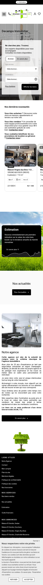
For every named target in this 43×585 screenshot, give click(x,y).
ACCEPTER (28, 580)
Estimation (6, 507)
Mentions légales (8, 476)
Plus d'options (10, 86)
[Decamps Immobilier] (21, 14)
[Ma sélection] (39, 14)
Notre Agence (7, 461)
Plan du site (6, 472)
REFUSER (13, 580)
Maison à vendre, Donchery (12, 527)
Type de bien (9, 64)
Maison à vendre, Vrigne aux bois (14, 531)
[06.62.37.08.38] (9, 15)
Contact (4, 465)
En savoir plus (22, 59)
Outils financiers (7, 513)
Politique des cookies (9, 484)
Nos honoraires (7, 487)
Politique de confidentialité (11, 480)
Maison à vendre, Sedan (10, 523)
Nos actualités (7, 502)
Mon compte (6, 469)
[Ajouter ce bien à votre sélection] (22, 148)
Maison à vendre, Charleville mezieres (15, 535)
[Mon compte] (34, 14)
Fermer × (36, 541)
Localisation (9, 75)
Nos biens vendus (8, 496)
